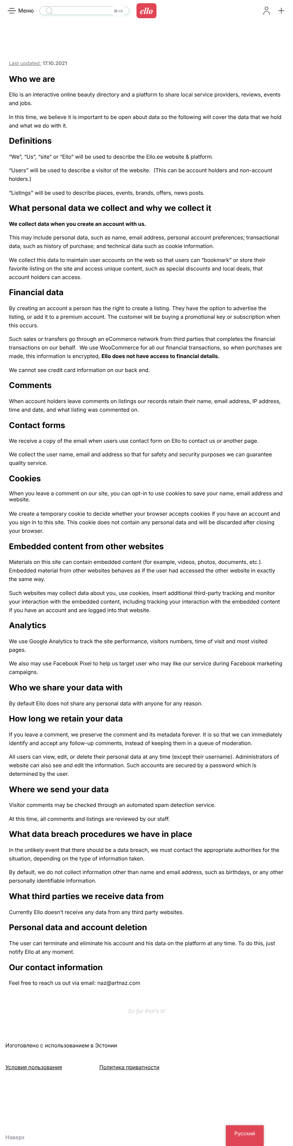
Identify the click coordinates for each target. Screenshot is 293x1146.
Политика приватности (129, 1067)
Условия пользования (33, 1067)
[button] (281, 10)
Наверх (15, 1137)
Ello (146, 10)
